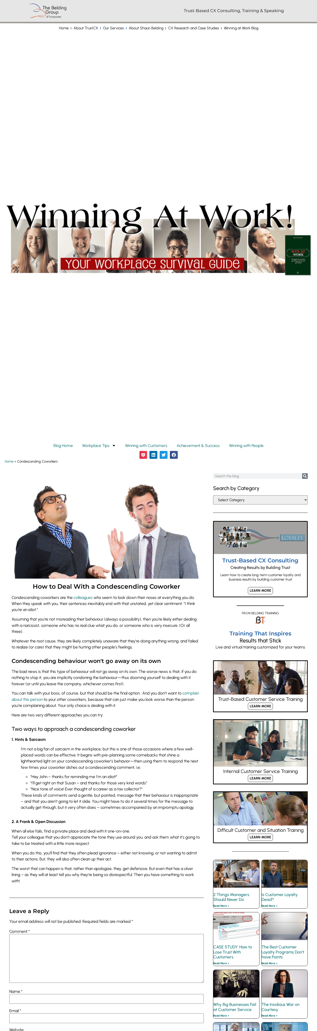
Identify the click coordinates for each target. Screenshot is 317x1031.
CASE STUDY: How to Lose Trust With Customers (232, 952)
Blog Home (63, 445)
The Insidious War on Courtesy (281, 1007)
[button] (143, 455)
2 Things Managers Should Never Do (231, 897)
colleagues (83, 597)
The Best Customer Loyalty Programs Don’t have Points (283, 952)
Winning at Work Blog (241, 28)
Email (15, 1011)
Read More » (221, 905)
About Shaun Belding (146, 28)
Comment (19, 931)
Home (64, 28)
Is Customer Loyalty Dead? (280, 897)
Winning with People (246, 445)
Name (16, 991)
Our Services (113, 28)
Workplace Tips (96, 445)
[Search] (305, 476)
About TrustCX (86, 28)
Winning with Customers (146, 445)
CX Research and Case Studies (193, 28)
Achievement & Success (198, 445)
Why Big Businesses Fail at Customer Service (234, 1007)
